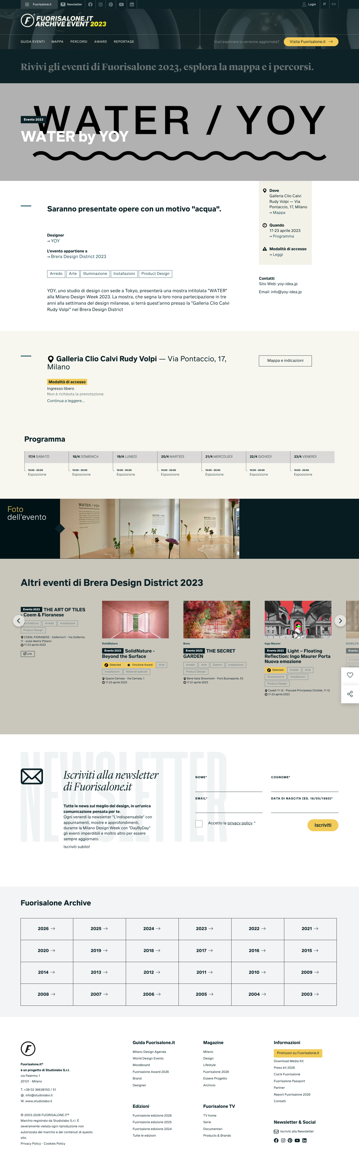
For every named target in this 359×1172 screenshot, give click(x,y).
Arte (73, 274)
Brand (137, 1078)
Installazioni (124, 274)
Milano (208, 1052)
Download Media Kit (289, 1061)
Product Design (155, 274)
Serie (207, 1122)
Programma (283, 237)
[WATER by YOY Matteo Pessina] (150, 529)
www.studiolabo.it (38, 1101)
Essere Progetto (215, 1078)
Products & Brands (217, 1135)
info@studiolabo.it (39, 1095)
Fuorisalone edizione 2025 (152, 1122)
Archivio (209, 1085)
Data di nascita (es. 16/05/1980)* (302, 798)
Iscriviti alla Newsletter (296, 1131)
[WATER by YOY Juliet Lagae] (90, 529)
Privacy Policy (31, 1143)
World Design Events (148, 1058)
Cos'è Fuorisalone (287, 1074)
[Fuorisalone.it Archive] (63, 20)
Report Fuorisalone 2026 (292, 1094)
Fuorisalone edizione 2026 (152, 1115)
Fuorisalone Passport (289, 1081)
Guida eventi (33, 41)
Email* (201, 798)
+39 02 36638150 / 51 (40, 1089)
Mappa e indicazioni (285, 361)
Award (100, 41)
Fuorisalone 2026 (216, 1072)
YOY (55, 241)
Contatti (280, 1101)
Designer (139, 1085)
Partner (279, 1087)
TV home (209, 1115)
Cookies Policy (54, 1143)
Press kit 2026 (284, 1067)
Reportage (124, 41)
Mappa (57, 41)
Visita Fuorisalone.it (308, 42)
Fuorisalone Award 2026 (151, 1072)
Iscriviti (323, 825)
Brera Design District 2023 (78, 257)
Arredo (56, 274)
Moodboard (141, 1065)
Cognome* (280, 777)
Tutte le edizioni (144, 1135)
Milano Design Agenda (149, 1052)
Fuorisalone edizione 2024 (152, 1129)
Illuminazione (95, 274)
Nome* (201, 777)
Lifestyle (209, 1065)
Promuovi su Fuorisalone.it (298, 1053)
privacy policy (239, 823)
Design (208, 1058)
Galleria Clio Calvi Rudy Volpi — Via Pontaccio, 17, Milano (288, 201)
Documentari (212, 1129)
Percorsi (78, 41)
